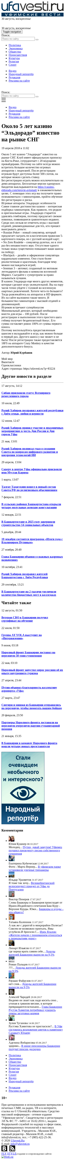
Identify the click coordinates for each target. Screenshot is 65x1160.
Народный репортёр (21, 74)
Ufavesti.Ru (18, 1140)
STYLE (8, 1153)
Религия (14, 61)
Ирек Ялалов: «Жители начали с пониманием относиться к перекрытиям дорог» (35, 935)
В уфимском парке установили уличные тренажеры (35, 868)
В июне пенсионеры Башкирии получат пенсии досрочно (34, 1047)
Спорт (12, 64)
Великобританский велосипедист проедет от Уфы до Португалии (32, 886)
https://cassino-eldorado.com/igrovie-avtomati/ (28, 188)
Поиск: (5, 35)
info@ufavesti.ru (20, 1143)
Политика (15, 45)
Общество (15, 51)
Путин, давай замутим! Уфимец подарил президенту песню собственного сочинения (35, 850)
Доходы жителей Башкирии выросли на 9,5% (32, 953)
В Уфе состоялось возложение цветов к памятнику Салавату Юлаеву (36, 1029)
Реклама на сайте (19, 80)
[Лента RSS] (12, 1150)
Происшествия (18, 54)
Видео (12, 70)
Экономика (16, 48)
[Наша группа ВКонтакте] (4, 1150)
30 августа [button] (7, 18)
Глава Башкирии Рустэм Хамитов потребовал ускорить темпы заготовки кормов (35, 1010)
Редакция (14, 77)
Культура (14, 58)
